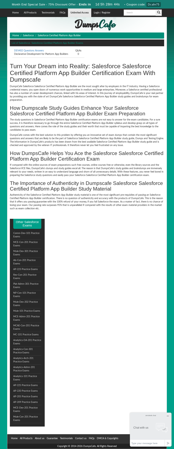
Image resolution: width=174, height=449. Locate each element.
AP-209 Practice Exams (25, 402)
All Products (30, 13)
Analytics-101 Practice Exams (25, 378)
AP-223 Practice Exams (25, 269)
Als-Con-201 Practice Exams (24, 262)
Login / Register (102, 13)
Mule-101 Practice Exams (26, 311)
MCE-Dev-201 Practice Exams (25, 409)
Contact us (80, 438)
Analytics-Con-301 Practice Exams (23, 351)
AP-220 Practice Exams (25, 391)
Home (15, 13)
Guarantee (52, 438)
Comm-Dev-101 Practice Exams (26, 235)
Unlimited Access (80, 13)
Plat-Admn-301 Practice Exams (25, 286)
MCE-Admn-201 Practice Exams (26, 318)
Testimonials (48, 13)
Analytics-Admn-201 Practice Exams (24, 369)
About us (39, 438)
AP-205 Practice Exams (25, 396)
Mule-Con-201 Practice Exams (25, 418)
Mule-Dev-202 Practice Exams (25, 304)
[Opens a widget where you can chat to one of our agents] (151, 429)
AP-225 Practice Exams (25, 385)
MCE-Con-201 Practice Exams (25, 244)
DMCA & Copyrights (107, 438)
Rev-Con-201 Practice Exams (24, 277)
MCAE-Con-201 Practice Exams (26, 327)
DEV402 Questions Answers (29, 51)
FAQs (62, 13)
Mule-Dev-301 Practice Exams (25, 253)
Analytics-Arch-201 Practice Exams (23, 360)
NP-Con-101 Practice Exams (24, 295)
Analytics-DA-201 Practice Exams (27, 342)
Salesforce (28, 35)
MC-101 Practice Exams (26, 334)
